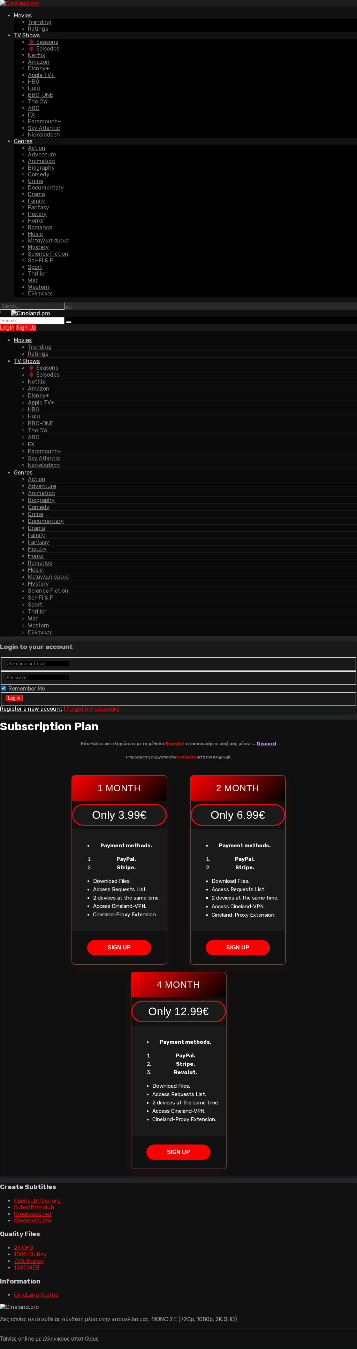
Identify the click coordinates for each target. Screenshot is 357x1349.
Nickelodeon (44, 134)
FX (31, 114)
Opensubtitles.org (37, 1200)
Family (36, 201)
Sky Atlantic (44, 128)
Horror (36, 220)
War (33, 280)
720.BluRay (29, 1261)
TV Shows (27, 35)
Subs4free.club (34, 1207)
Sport (35, 267)
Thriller (37, 273)
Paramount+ (44, 121)
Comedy (39, 174)
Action (36, 148)
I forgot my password (92, 709)
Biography (41, 167)
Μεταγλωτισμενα (48, 240)
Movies (23, 15)
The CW (38, 101)
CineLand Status (36, 1295)
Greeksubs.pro (32, 1220)
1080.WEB (26, 1267)
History (37, 214)
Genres (23, 141)
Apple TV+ (41, 75)
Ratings (38, 28)
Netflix (36, 55)
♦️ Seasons (43, 42)
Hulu (34, 88)
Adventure (42, 154)
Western (39, 287)
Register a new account (31, 709)
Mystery (38, 247)
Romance (40, 227)
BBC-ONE (40, 95)
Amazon (39, 62)
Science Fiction (48, 253)
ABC (33, 108)
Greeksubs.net (33, 1214)
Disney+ (39, 68)
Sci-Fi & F (40, 260)
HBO (33, 81)
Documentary (46, 187)
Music (35, 234)
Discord (266, 743)
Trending (40, 22)
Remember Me (26, 688)
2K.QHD (23, 1247)
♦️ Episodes (43, 48)
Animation (41, 161)
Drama (36, 194)
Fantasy (38, 207)
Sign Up (26, 327)
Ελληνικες (40, 293)
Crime (35, 181)
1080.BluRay (30, 1254)
